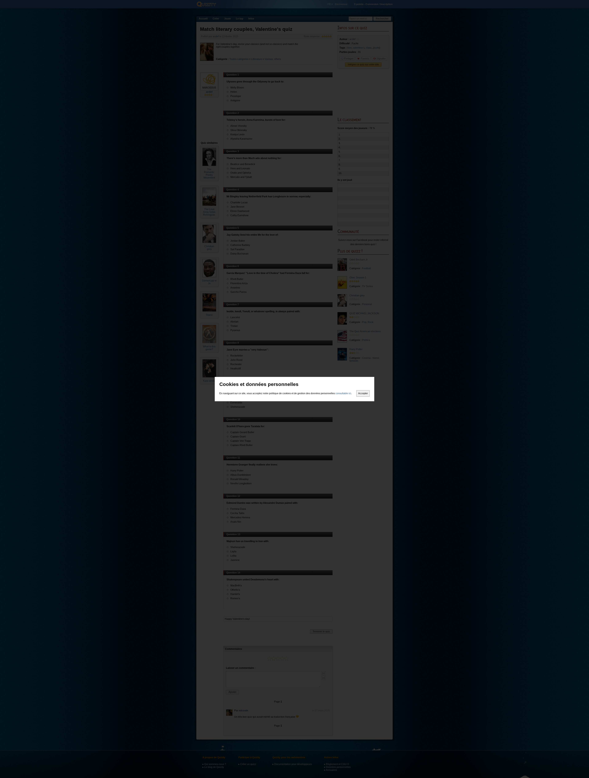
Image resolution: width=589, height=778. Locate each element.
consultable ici (343, 393)
